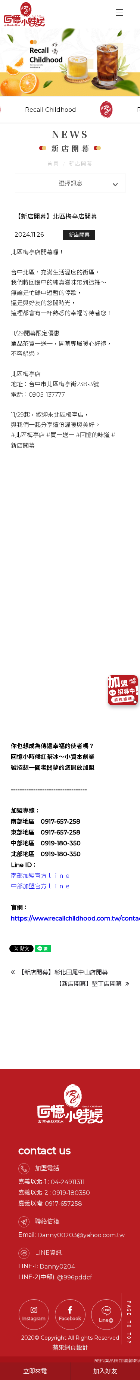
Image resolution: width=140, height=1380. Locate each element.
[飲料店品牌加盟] (70, 62)
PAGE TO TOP (128, 1322)
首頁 (53, 163)
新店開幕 (81, 163)
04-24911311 (68, 1182)
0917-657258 (63, 1203)
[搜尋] (109, 12)
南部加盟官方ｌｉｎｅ (41, 875)
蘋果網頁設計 (70, 1347)
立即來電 (35, 1371)
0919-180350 (71, 1192)
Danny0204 (57, 1266)
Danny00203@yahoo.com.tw (81, 1235)
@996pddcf (74, 1277)
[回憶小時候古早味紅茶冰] (24, 14)
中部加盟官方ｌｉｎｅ (41, 886)
